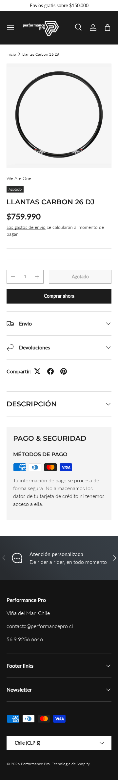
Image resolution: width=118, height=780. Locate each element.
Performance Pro (35, 763)
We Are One (19, 178)
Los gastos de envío (26, 227)
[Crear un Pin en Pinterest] (63, 371)
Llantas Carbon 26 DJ (40, 54)
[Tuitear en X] (37, 371)
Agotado (80, 276)
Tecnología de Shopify (71, 763)
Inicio (11, 54)
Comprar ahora (59, 296)
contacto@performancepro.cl (40, 626)
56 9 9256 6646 (25, 639)
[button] (107, 27)
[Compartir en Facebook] (50, 371)
